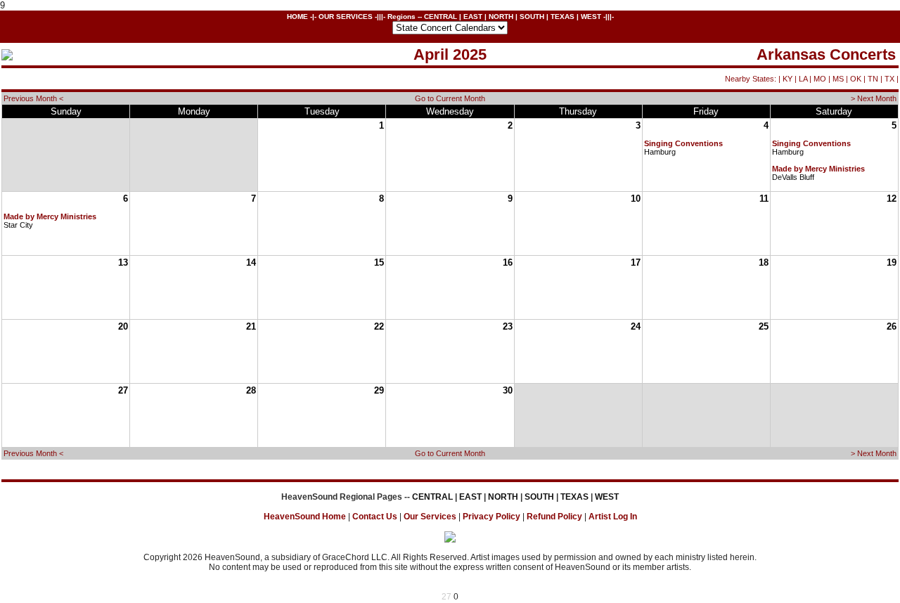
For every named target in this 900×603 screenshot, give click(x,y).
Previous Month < (33, 98)
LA (803, 78)
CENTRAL (440, 16)
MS (838, 78)
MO (820, 78)
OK (855, 78)
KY (787, 78)
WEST (591, 16)
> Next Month (873, 98)
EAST (472, 16)
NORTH (501, 16)
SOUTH (532, 16)
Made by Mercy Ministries (818, 168)
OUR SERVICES (346, 16)
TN (873, 78)
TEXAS (562, 16)
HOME (297, 16)
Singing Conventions (683, 143)
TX (889, 78)
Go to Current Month (450, 98)
